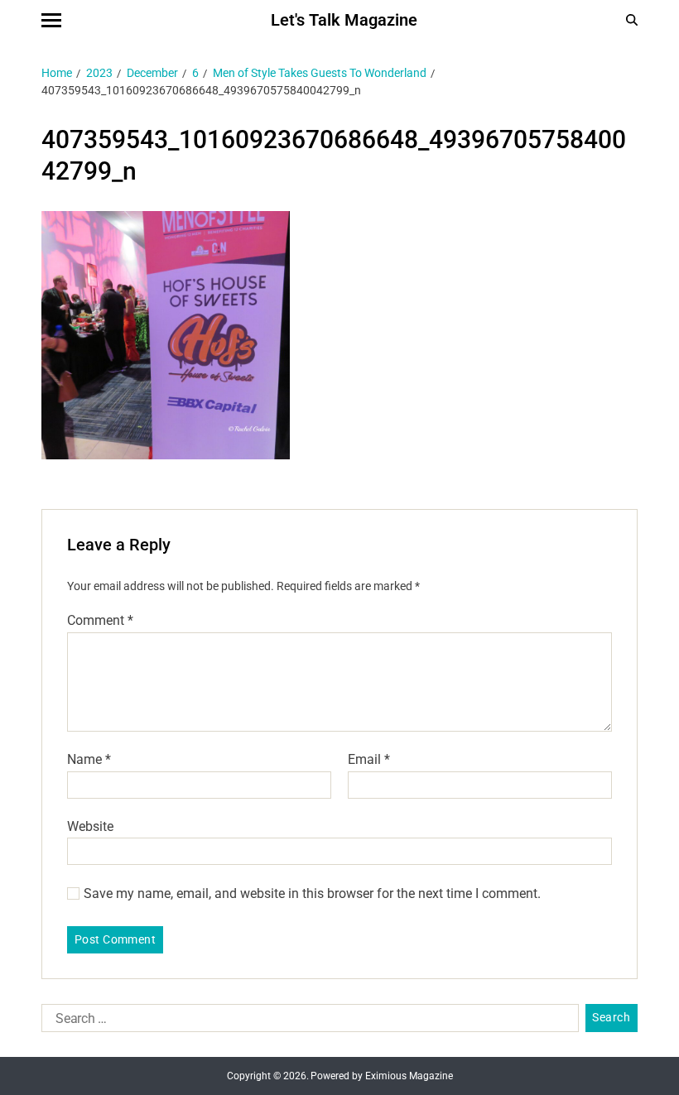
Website (90, 826)
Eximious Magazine (409, 1076)
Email (369, 759)
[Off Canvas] (51, 20)
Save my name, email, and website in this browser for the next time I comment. (312, 893)
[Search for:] (307, 1021)
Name (89, 759)
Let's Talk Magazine (344, 20)
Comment (100, 620)
